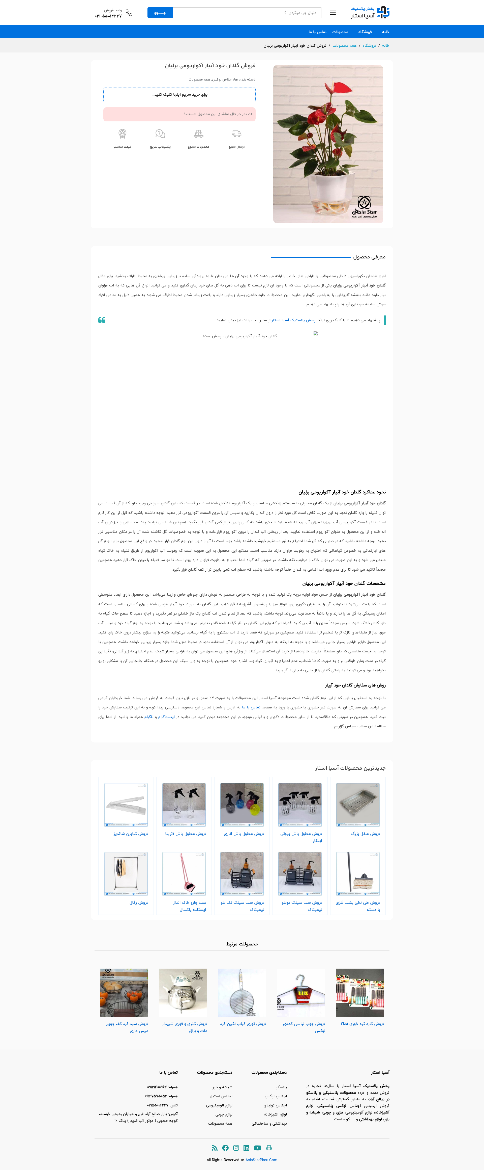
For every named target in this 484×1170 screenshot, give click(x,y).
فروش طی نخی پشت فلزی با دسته (358, 906)
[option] (359, 996)
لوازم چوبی (224, 1114)
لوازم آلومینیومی (219, 1105)
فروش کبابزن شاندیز (130, 833)
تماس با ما (317, 32)
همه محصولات (199, 80)
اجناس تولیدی (275, 1105)
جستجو (160, 12)
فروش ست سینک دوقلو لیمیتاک (302, 906)
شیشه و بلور (222, 1087)
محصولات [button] (340, 32)
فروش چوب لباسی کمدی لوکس (304, 1027)
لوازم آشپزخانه (275, 1114)
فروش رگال (139, 902)
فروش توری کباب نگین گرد (243, 1023)
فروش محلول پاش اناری (244, 833)
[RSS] (214, 1148)
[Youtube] (257, 1148)
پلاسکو (281, 1087)
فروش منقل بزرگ (365, 833)
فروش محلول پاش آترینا (185, 833)
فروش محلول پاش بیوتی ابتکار (301, 837)
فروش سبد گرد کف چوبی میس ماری (127, 1027)
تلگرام (149, 716)
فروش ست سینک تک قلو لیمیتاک (242, 906)
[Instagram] (236, 1148)
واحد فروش (113, 10)
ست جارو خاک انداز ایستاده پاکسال (189, 906)
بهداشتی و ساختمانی (269, 1123)
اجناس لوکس (222, 80)
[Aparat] (269, 1148)
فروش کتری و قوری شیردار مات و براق (184, 1027)
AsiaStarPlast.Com (261, 1160)
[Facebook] (225, 1148)
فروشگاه (365, 32)
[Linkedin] (246, 1148)
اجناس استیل (221, 1096)
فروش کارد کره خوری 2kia (362, 1023)
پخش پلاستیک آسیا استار (293, 320)
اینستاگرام (166, 716)
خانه (385, 32)
